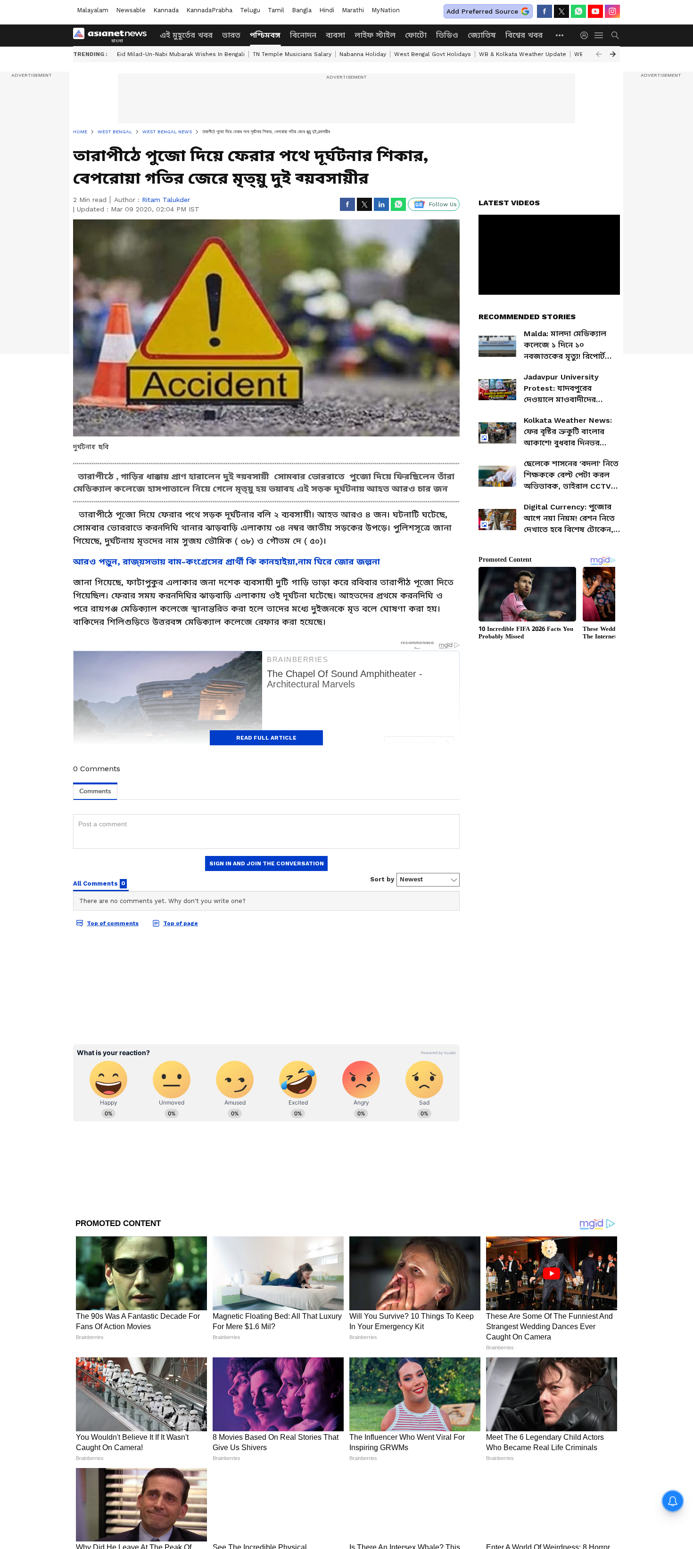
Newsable (131, 10)
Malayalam (92, 10)
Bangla (302, 10)
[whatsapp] (578, 11)
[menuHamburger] (599, 35)
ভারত (231, 35)
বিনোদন (303, 35)
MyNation (385, 10)
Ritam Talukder (166, 199)
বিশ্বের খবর (524, 35)
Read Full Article (266, 737)
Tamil (276, 10)
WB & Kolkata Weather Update (522, 54)
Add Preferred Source (482, 11)
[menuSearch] (615, 35)
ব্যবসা (335, 35)
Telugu (250, 10)
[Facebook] (544, 11)
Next (613, 54)
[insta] (612, 11)
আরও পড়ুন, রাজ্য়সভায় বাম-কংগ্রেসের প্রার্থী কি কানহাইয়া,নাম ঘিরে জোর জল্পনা (226, 561)
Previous (599, 54)
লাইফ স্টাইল (375, 35)
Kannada (166, 10)
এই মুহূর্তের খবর (186, 35)
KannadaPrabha (209, 10)
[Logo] (113, 35)
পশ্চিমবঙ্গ (265, 35)
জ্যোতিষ (482, 35)
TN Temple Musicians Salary (292, 54)
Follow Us (443, 204)
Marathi (353, 10)
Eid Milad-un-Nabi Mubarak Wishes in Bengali (181, 54)
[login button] (586, 35)
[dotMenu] (560, 35)
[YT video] (595, 11)
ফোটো (416, 35)
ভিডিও (447, 35)
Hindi (326, 10)
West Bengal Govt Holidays (432, 54)
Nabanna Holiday (362, 54)
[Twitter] (561, 11)
